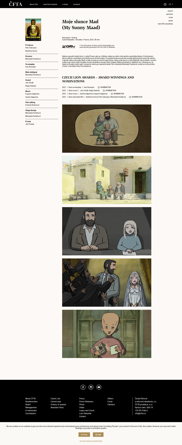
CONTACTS (76, 4)
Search (170, 11)
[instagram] (91, 387)
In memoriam (31, 410)
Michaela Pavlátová (33, 59)
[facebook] (83, 387)
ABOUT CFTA (34, 4)
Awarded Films (57, 407)
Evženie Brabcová (32, 105)
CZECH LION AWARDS (50, 4)
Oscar (110, 401)
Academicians (31, 401)
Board (27, 404)
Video (81, 407)
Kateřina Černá (31, 51)
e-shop (65, 4)
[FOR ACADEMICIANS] (165, 4)
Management (31, 407)
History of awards (58, 404)
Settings (84, 435)
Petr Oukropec (31, 48)
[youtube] (98, 387)
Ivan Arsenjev (30, 67)
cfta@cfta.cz (140, 413)
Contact (82, 416)
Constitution (30, 413)
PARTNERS (169, 14)
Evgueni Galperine (32, 94)
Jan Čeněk (29, 83)
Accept (98, 435)
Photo (81, 404)
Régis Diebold (30, 86)
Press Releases (86, 401)
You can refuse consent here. (91, 441)
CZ (170, 4)
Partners (111, 404)
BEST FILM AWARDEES (165, 24)
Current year (56, 401)
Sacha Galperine (31, 97)
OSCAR (171, 17)
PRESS (171, 21)
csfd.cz (105, 47)
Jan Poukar (29, 124)
